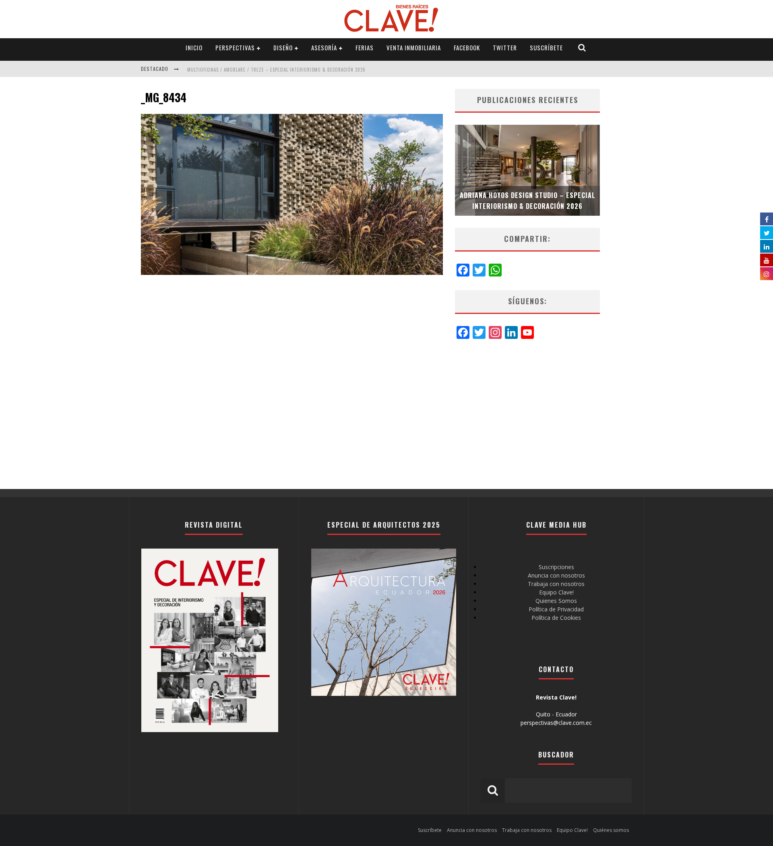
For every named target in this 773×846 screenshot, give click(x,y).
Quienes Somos (556, 601)
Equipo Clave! (556, 592)
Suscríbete (546, 47)
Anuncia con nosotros (556, 575)
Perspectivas (235, 47)
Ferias (364, 47)
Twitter (505, 47)
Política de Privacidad (556, 609)
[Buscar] (582, 47)
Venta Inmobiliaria (413, 47)
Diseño (283, 47)
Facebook (467, 47)
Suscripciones (556, 567)
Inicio (194, 47)
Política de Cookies (556, 617)
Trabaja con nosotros (556, 584)
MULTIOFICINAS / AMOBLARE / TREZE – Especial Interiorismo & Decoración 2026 (276, 69)
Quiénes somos (611, 830)
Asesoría (324, 47)
